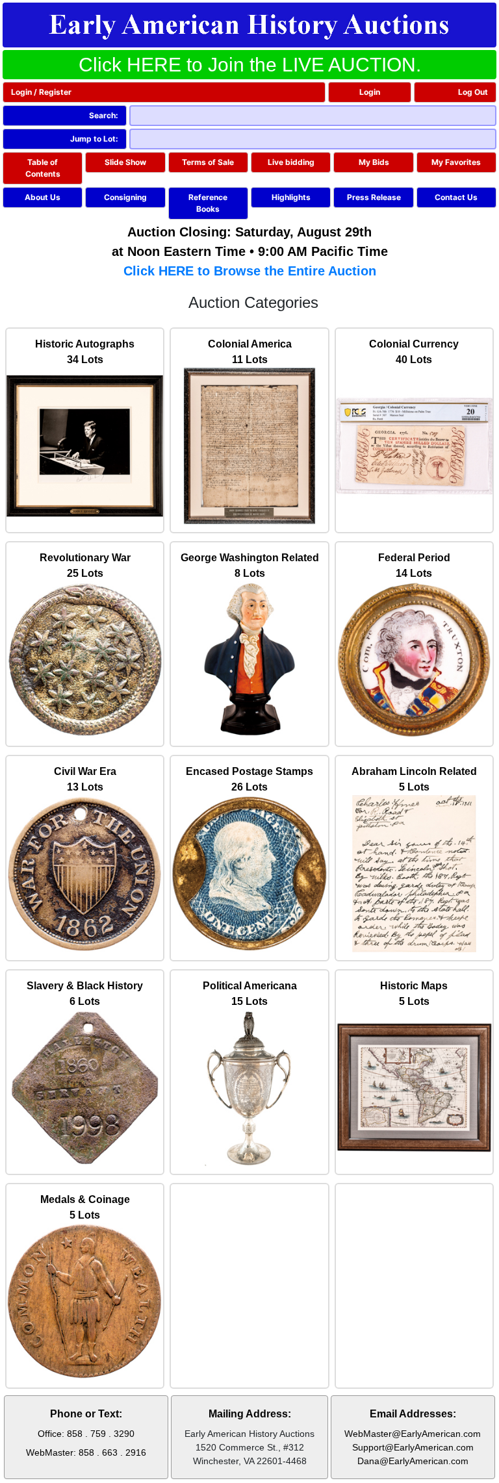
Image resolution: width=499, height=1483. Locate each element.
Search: (103, 115)
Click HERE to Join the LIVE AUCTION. (250, 64)
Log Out (473, 92)
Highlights (291, 197)
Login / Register (41, 92)
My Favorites (456, 162)
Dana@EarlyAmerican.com (412, 1461)
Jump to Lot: (94, 139)
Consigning (125, 197)
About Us (42, 197)
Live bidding (291, 162)
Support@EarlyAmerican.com (413, 1447)
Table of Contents (42, 168)
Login (369, 92)
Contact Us (456, 197)
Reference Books (207, 203)
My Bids (374, 162)
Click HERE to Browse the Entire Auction (249, 271)
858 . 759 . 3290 (100, 1433)
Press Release (374, 197)
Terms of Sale (208, 162)
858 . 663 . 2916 (112, 1452)
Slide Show (125, 162)
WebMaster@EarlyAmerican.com (412, 1433)
